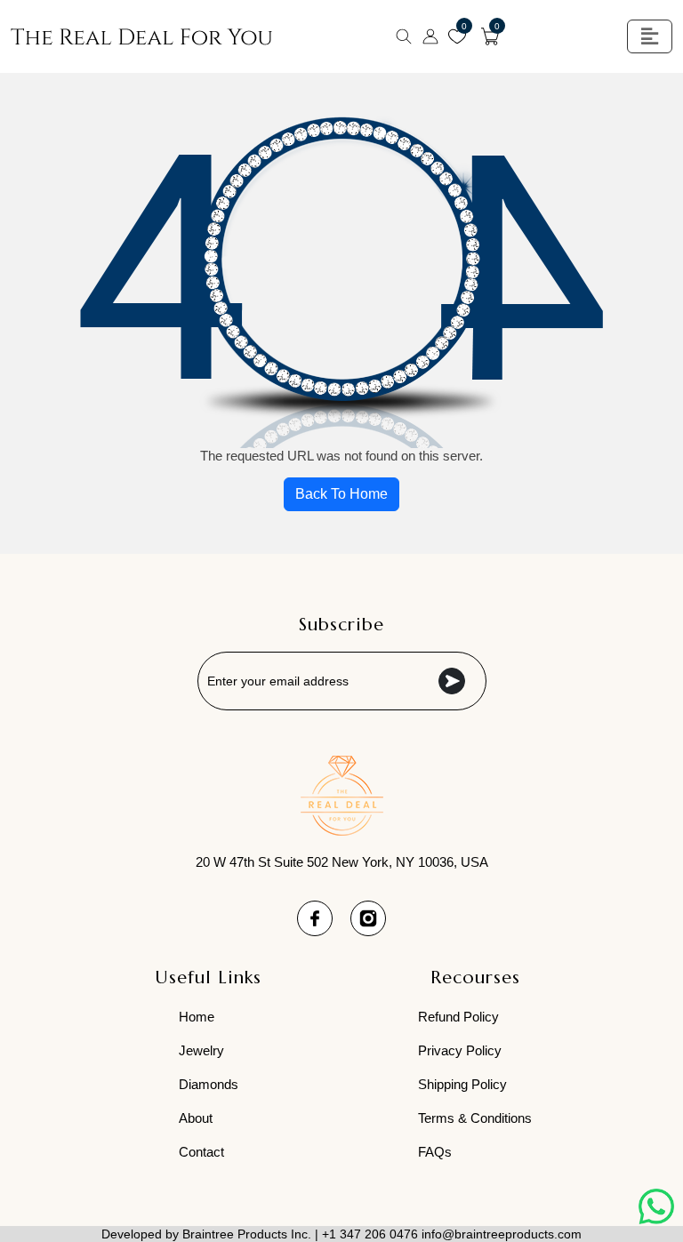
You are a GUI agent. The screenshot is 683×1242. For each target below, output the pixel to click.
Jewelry (201, 1050)
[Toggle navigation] (649, 36)
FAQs (435, 1151)
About (196, 1118)
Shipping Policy (462, 1084)
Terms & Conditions (475, 1118)
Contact (201, 1151)
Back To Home (341, 493)
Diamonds (208, 1084)
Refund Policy (458, 1016)
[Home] (141, 37)
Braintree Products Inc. (246, 1234)
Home (196, 1016)
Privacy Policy (460, 1050)
